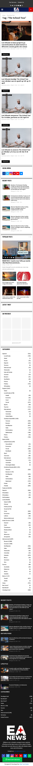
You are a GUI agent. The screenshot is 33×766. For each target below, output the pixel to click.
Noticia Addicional (9, 518)
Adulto (5, 580)
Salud (5, 358)
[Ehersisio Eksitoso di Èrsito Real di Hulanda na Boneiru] (4, 639)
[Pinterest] (16, 756)
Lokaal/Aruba (5, 58)
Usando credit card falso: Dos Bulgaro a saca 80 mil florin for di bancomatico (19, 669)
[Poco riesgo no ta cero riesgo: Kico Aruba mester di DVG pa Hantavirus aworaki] (9, 276)
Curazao (6, 374)
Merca (5, 557)
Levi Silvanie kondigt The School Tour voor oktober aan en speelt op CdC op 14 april (16, 81)
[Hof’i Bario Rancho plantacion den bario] (24, 276)
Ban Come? (5, 585)
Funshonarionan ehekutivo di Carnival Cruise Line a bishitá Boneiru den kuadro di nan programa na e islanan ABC (20, 657)
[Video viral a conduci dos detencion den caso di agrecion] (9, 290)
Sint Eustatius (9, 430)
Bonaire (6, 376)
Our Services (12, 2)
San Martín (7, 379)
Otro (5, 562)
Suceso (4, 564)
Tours (5, 532)
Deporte (6, 363)
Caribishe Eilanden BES (10, 467)
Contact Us (21, 2)
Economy (8, 397)
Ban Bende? (5, 587)
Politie (5, 483)
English (10, 95)
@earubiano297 (16, 343)
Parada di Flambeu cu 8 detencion (18, 685)
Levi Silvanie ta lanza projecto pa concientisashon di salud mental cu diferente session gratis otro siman (14, 44)
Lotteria (6, 515)
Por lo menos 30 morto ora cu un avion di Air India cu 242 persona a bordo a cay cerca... (20, 677)
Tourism (6, 407)
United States (9, 416)
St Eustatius (7, 386)
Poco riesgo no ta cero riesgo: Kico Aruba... (8, 283)
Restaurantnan (8, 529)
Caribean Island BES (9, 418)
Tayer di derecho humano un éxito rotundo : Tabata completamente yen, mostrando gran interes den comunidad (20, 647)
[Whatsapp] (29, 756)
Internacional (7, 367)
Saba (7, 427)
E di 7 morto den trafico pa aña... (23, 297)
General (6, 522)
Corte (5, 511)
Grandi (6, 578)
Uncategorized (6, 590)
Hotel (5, 525)
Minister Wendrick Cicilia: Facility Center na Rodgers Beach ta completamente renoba (19, 208)
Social (5, 360)
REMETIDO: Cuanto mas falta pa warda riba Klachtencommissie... (16, 262)
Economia (6, 513)
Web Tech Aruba (24, 764)
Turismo (6, 365)
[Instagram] (12, 756)
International (7, 409)
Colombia (8, 414)
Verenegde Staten (10, 465)
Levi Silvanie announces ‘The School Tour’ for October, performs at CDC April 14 (16, 116)
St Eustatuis (5, 492)
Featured (4, 22)
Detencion (6, 569)
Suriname (6, 560)
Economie (8, 446)
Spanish (4, 353)
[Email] (25, 756)
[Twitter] (8, 756)
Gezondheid (9, 444)
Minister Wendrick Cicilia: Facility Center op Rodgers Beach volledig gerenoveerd (19, 218)
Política (6, 383)
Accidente (6, 567)
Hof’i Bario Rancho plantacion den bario (22, 283)
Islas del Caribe (8, 372)
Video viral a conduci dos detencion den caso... (8, 297)
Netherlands (9, 432)
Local (8, 22)
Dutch (10, 58)
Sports (6, 404)
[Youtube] (21, 756)
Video (4, 583)
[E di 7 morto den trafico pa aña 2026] (24, 290)
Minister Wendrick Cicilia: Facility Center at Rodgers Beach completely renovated (20, 227)
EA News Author (6, 48)
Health (7, 395)
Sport (5, 453)
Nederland (8, 481)
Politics (6, 437)
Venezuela (7, 370)
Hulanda (6, 555)
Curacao (8, 421)
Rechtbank (8, 451)
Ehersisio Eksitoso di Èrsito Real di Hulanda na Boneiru (20, 638)
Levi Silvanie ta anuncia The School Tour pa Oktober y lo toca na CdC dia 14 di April (16, 152)
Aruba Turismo (6, 520)
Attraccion (6, 534)
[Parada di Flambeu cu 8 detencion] (4, 686)
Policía (6, 381)
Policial (6, 504)
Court (7, 400)
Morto (4, 576)
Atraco (6, 571)
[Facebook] (3, 756)
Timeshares (7, 527)
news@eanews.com (19, 751)
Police (5, 434)
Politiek (6, 485)
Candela (6, 573)
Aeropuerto (7, 536)
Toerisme (6, 455)
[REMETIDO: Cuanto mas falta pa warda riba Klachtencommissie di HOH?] (16, 250)
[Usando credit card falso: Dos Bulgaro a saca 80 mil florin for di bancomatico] (4, 670)
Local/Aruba (5, 95)
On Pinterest (6, 314)
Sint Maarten (9, 425)
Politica (6, 506)
